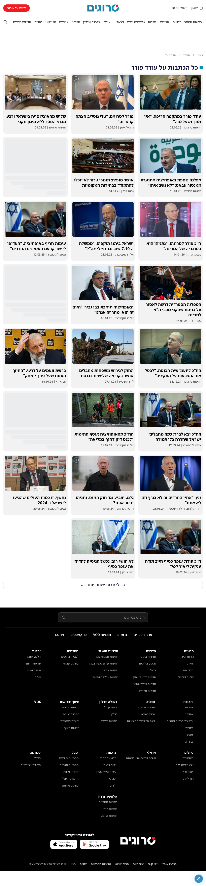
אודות (83, 864)
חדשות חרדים (22, 22)
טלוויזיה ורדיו (136, 22)
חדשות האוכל (70, 778)
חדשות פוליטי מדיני (144, 684)
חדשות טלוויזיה (108, 802)
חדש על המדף (107, 758)
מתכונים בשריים (68, 758)
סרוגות (164, 22)
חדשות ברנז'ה (110, 670)
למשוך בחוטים (69, 656)
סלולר (37, 758)
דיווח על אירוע (16, 8)
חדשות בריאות (70, 707)
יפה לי (112, 778)
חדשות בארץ (148, 656)
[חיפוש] (5, 22)
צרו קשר (153, 864)
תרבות (152, 22)
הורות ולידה (187, 656)
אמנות (189, 728)
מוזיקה (189, 714)
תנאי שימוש (122, 864)
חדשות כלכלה (109, 721)
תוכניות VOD (102, 634)
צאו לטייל (188, 772)
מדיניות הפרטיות (101, 864)
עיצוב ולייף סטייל (106, 772)
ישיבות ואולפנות (69, 721)
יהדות (38, 22)
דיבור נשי (188, 670)
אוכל (107, 22)
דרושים (122, 634)
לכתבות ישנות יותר (103, 585)
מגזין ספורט (148, 714)
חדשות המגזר (193, 22)
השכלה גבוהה (71, 714)
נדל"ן (114, 714)
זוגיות (190, 663)
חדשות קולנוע (109, 816)
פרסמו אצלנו (169, 864)
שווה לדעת (109, 765)
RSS (73, 864)
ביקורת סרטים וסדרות (180, 721)
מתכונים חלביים (69, 765)
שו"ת (38, 677)
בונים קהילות (109, 707)
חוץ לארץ (188, 778)
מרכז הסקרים (143, 634)
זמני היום (138, 864)
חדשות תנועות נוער (106, 656)
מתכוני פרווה (70, 772)
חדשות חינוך (71, 728)
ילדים (113, 785)
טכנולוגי (50, 22)
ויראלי (120, 22)
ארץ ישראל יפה (185, 765)
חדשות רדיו (110, 809)
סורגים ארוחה (70, 785)
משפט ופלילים (147, 663)
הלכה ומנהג (34, 656)
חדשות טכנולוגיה (31, 765)
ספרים (189, 707)
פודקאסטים (78, 634)
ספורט (76, 22)
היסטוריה (188, 758)
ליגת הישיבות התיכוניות (141, 721)
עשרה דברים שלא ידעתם (141, 758)
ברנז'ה (152, 670)
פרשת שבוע (34, 670)
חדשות (177, 22)
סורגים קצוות (70, 663)
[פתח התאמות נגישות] (199, 879)
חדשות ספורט (146, 707)
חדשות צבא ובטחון (144, 677)
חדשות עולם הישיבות (105, 677)
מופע (190, 735)
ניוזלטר (59, 634)
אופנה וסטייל (186, 677)
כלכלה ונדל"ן (91, 22)
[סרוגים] (138, 841)
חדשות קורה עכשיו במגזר (103, 663)
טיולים (63, 22)
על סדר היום (33, 663)
